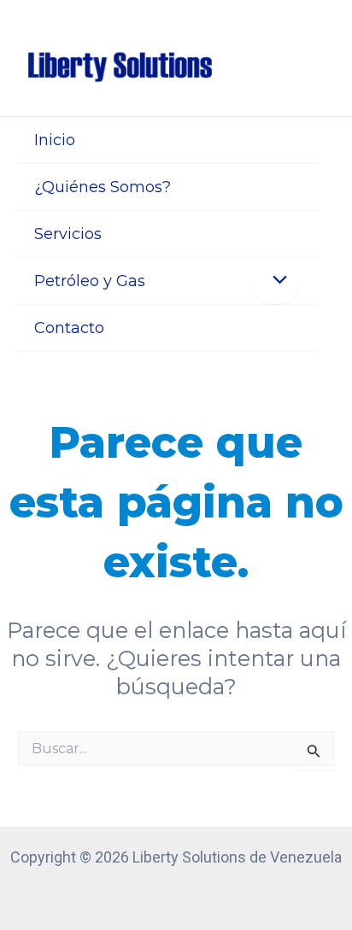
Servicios (68, 234)
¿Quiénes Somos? (102, 187)
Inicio (54, 140)
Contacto (69, 328)
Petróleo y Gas (89, 281)
